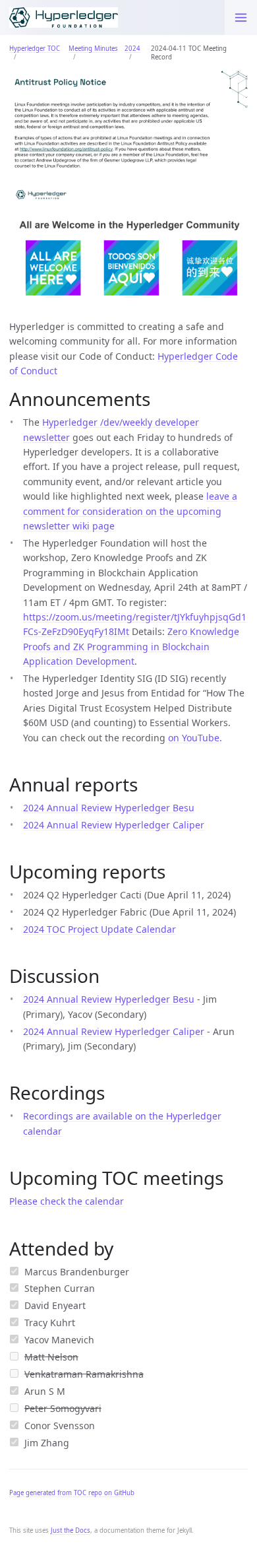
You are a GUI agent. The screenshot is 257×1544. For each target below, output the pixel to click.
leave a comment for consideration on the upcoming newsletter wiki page (130, 511)
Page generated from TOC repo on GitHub (71, 1493)
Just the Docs (70, 1530)
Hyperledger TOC (34, 48)
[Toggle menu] (241, 17)
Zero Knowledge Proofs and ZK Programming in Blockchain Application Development (131, 646)
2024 (132, 48)
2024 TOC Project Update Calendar (99, 929)
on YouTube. (195, 737)
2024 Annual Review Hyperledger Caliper (113, 825)
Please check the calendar (66, 1201)
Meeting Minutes (93, 48)
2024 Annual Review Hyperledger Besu (108, 807)
